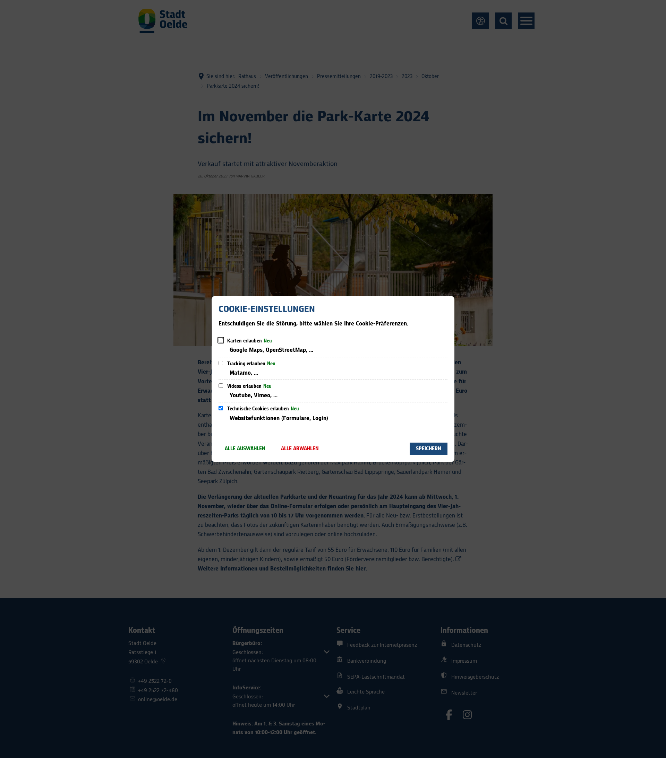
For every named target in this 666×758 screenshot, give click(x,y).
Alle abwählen (300, 448)
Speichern (428, 448)
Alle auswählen (245, 448)
